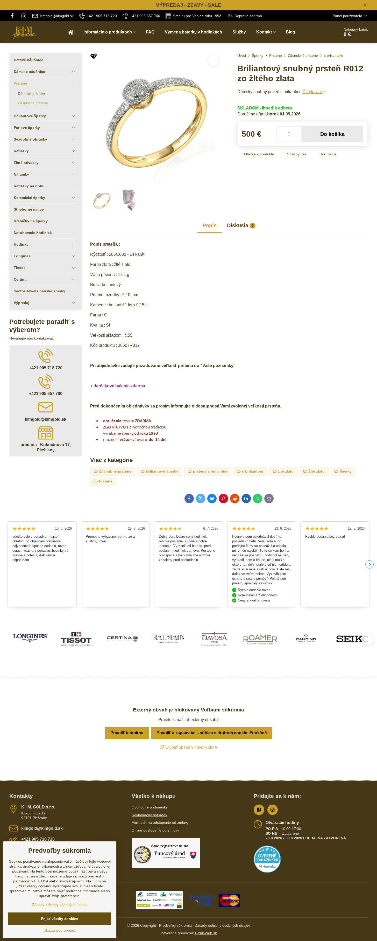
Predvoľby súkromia (175, 925)
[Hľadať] (321, 32)
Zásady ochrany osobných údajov (222, 925)
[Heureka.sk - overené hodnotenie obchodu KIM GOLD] (267, 871)
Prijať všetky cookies (59, 919)
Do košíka (332, 134)
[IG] (24, 15)
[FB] (13, 15)
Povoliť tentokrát (127, 733)
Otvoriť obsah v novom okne (190, 747)
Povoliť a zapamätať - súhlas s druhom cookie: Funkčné (212, 733)
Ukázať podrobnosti (60, 930)
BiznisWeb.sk (206, 933)
